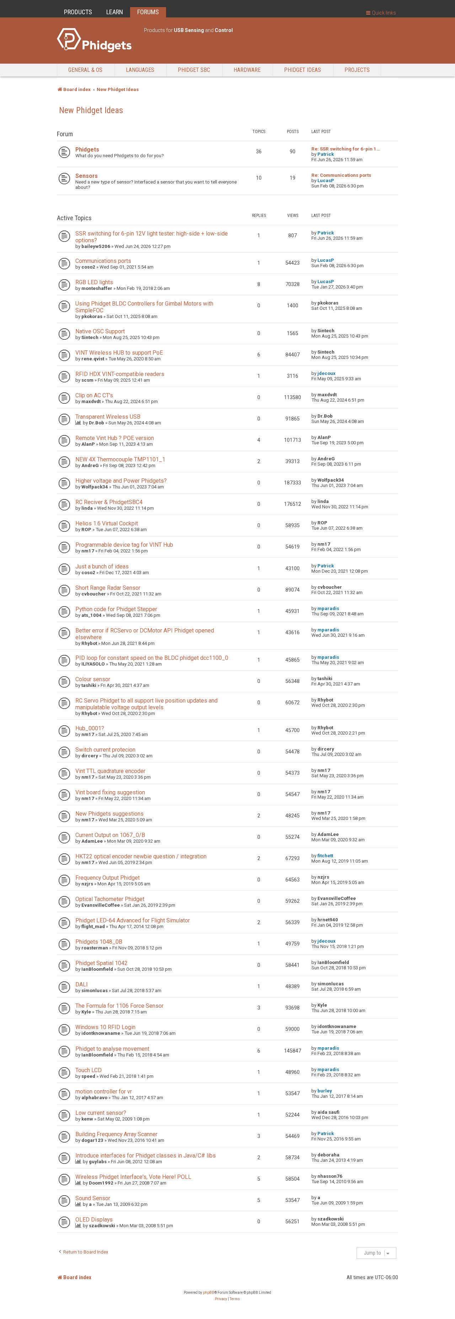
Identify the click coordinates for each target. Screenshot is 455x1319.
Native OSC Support (100, 331)
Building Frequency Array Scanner (116, 1134)
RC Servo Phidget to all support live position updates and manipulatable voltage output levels (146, 704)
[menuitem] (221, 1299)
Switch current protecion (105, 749)
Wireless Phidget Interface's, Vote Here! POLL (133, 1177)
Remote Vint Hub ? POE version (114, 438)
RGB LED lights (94, 282)
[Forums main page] (97, 40)
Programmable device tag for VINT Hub (124, 544)
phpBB (208, 1292)
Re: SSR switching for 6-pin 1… (345, 149)
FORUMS (148, 12)
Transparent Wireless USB (107, 416)
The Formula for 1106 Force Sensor (119, 1005)
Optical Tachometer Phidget (109, 899)
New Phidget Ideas (91, 110)
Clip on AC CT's (94, 395)
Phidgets (87, 149)
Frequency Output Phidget (107, 877)
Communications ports (103, 261)
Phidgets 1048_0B (98, 941)
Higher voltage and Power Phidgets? (121, 480)
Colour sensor (92, 679)
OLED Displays (94, 1219)
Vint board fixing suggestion (110, 792)
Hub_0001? (89, 728)
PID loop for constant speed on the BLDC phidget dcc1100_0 (151, 658)
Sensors (86, 176)
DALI (81, 984)
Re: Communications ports (341, 175)
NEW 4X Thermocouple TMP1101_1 (120, 459)
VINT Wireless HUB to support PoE (119, 352)
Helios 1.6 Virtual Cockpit (106, 523)
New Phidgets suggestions (109, 813)
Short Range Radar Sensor (107, 587)
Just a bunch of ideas (102, 566)
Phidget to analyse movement (112, 1048)
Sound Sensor (92, 1198)
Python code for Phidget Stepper (116, 609)
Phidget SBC (194, 70)
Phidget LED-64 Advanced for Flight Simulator (132, 920)
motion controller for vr (103, 1091)
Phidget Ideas (302, 70)
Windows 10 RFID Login (105, 1027)
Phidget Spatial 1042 (101, 963)
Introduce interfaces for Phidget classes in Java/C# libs (145, 1155)
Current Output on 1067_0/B (110, 835)
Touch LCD (88, 1070)
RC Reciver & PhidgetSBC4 (109, 502)
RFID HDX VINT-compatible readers (119, 374)
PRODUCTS (78, 12)
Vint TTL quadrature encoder (110, 771)
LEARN (114, 12)
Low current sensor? (100, 1112)
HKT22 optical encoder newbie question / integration (141, 856)
